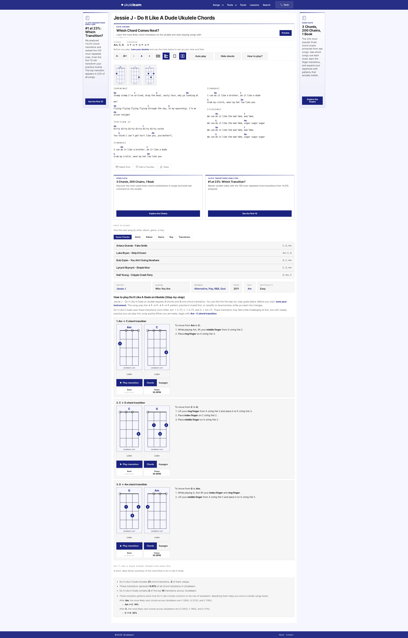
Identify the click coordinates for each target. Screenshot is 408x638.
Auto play (200, 56)
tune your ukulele (140, 49)
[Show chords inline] (158, 56)
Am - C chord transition (203, 313)
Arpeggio (163, 383)
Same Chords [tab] (123, 237)
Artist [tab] (138, 237)
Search (266, 5)
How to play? (254, 56)
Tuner (243, 5)
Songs (216, 5)
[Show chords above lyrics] (166, 56)
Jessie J (121, 288)
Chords (150, 383)
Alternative (200, 288)
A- (117, 56)
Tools (230, 5)
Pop (211, 288)
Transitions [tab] (184, 237)
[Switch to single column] (174, 56)
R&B (216, 288)
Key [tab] (171, 237)
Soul (223, 288)
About (281, 635)
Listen (129, 374)
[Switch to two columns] (182, 56)
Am (250, 288)
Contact (289, 635)
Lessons (254, 5)
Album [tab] (149, 237)
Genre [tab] (161, 237)
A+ (125, 55)
